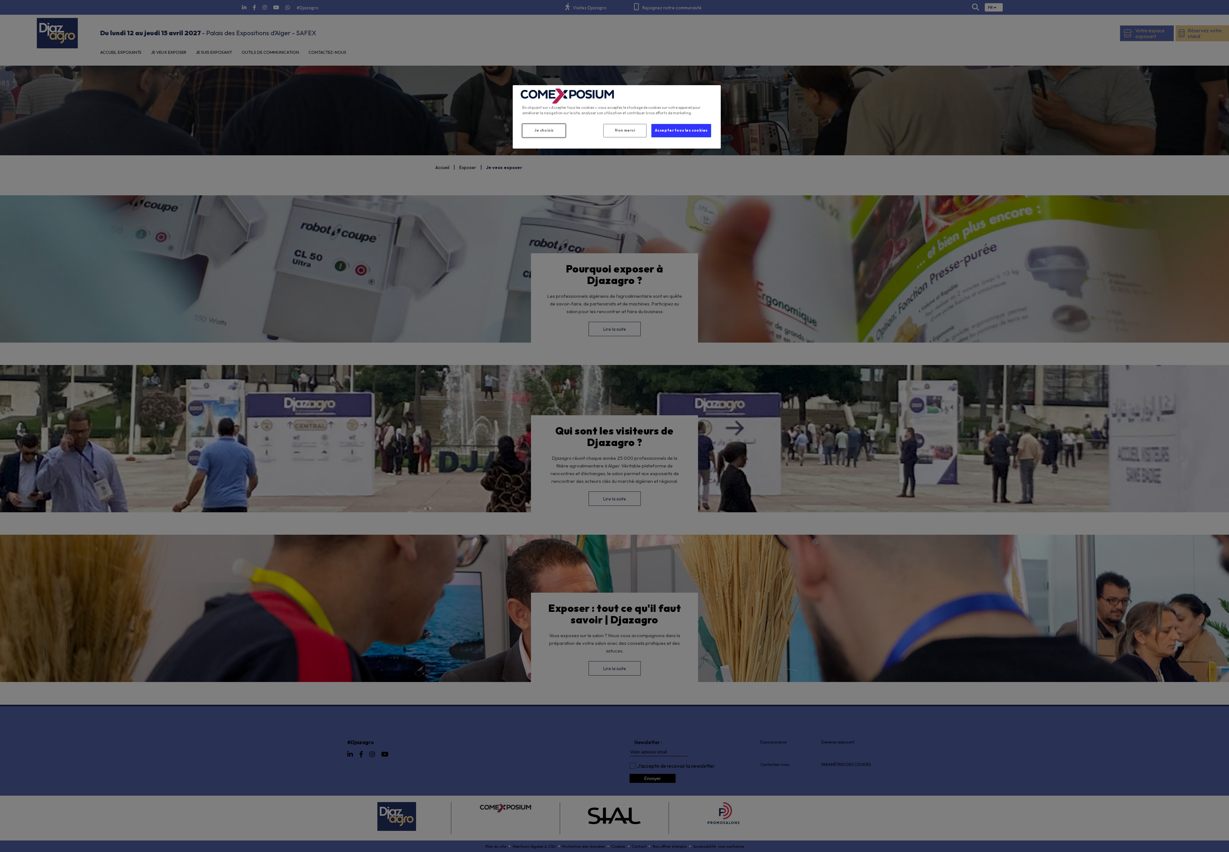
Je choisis (544, 130)
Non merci (625, 130)
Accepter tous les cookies (681, 130)
